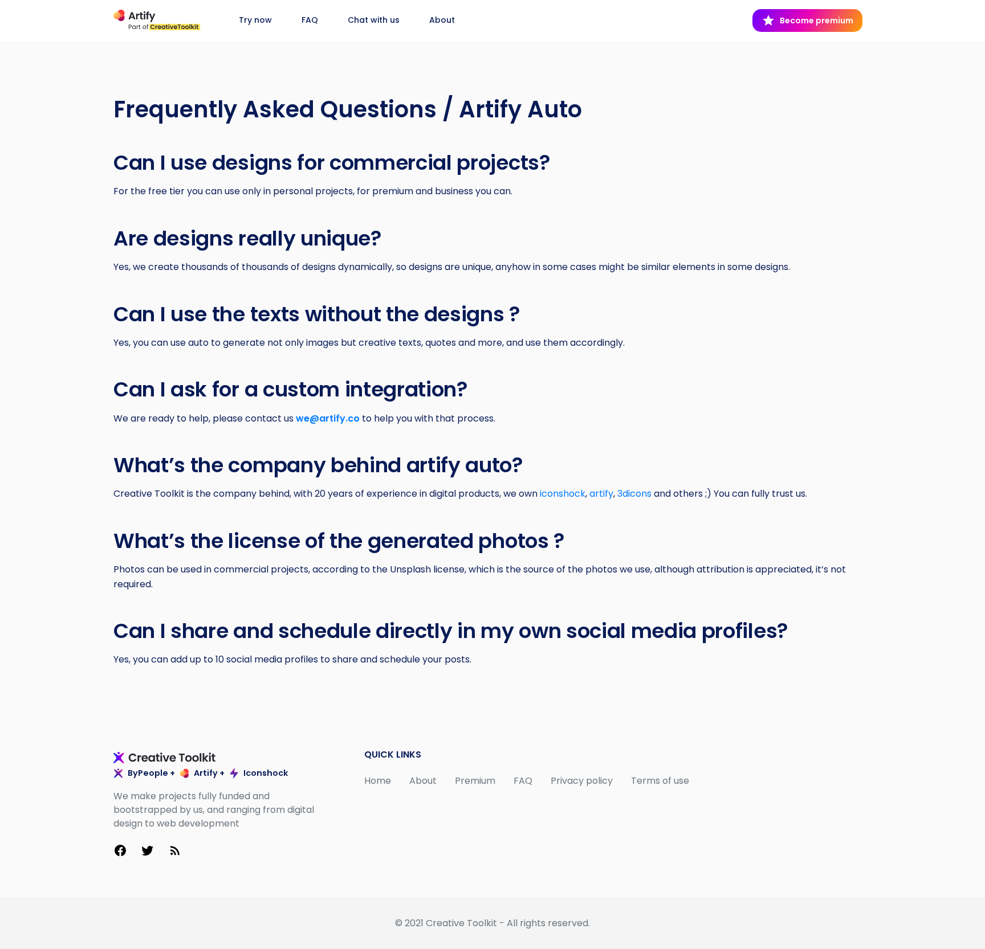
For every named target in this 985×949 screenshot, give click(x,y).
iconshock (562, 493)
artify (601, 493)
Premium (475, 780)
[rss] (175, 852)
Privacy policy (582, 780)
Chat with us (374, 20)
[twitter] (147, 852)
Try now (256, 20)
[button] (807, 20)
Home (377, 780)
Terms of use (660, 780)
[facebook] (120, 852)
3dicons (634, 493)
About (442, 20)
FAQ (310, 20)
